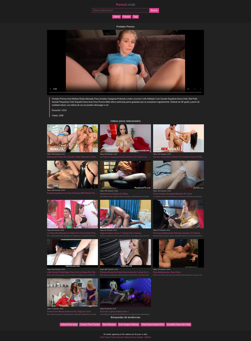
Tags (135, 17)
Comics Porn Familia (90, 324)
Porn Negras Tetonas (128, 324)
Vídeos (116, 17)
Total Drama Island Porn (153, 324)
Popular (126, 17)
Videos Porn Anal (69, 324)
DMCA (148, 337)
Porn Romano (109, 324)
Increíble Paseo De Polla (178, 324)
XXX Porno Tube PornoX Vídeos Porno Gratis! (121, 337)
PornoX (125, 4)
